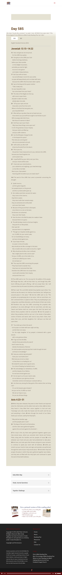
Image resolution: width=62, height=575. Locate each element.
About (35, 534)
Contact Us (37, 544)
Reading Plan (37, 537)
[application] (31, 573)
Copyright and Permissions (14, 543)
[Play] (2, 573)
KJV (21, 38)
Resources (37, 539)
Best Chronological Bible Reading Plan (43, 556)
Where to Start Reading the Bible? (42, 558)
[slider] (59, 573)
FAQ (35, 542)
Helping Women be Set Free (41, 560)
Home (35, 532)
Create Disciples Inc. (15, 540)
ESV (14, 38)
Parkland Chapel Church (40, 562)
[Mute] (56, 573)
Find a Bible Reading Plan (40, 554)
